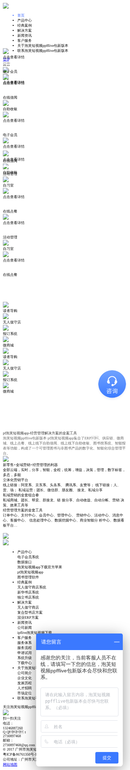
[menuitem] (72, 20)
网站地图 (10, 764)
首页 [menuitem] (21, 15)
